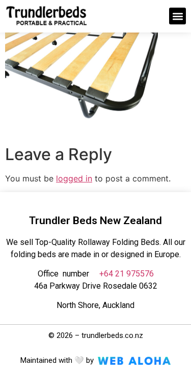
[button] (177, 16)
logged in (74, 178)
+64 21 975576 (126, 274)
